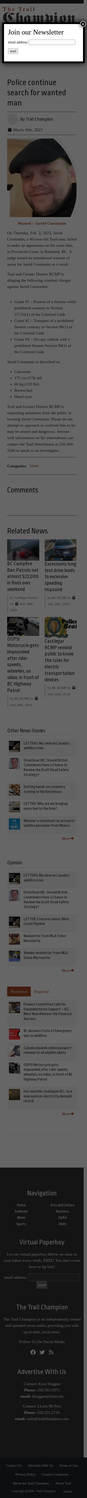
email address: (18, 42)
